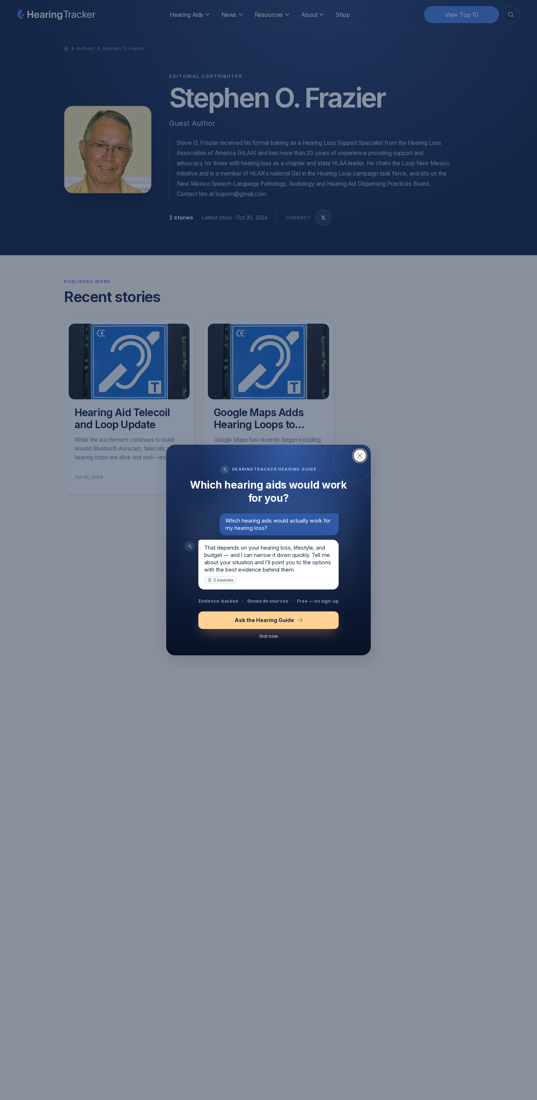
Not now (268, 636)
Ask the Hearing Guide (264, 620)
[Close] (359, 455)
